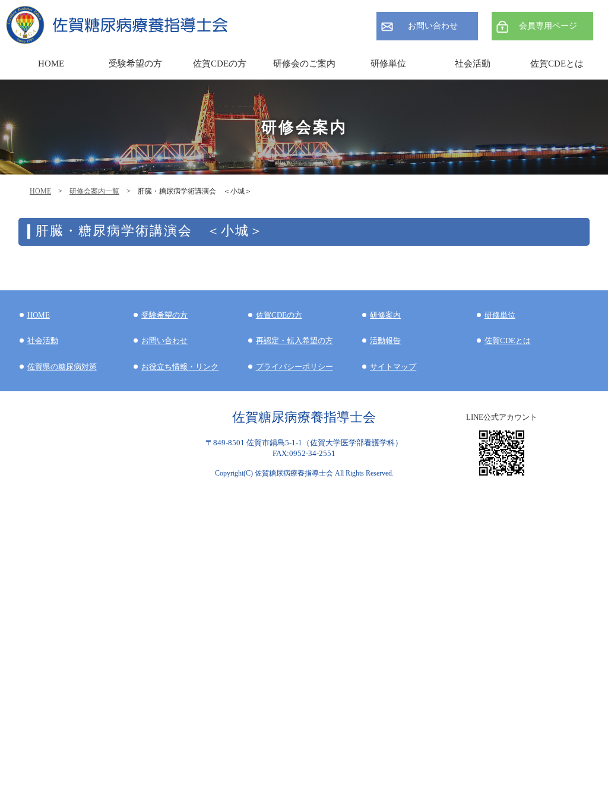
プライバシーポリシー (294, 366)
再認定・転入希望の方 (294, 340)
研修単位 (499, 315)
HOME (40, 191)
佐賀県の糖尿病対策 (62, 366)
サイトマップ (393, 366)
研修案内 (385, 315)
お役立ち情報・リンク (179, 366)
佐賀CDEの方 (279, 315)
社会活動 (42, 340)
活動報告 (385, 340)
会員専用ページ (548, 25)
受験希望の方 (135, 63)
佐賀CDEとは (557, 63)
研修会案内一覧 (94, 191)
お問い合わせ (433, 25)
